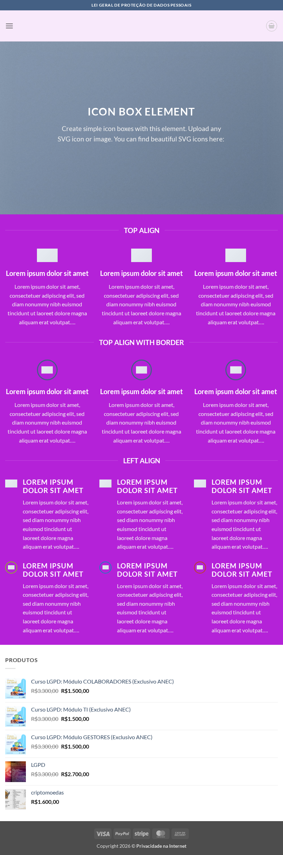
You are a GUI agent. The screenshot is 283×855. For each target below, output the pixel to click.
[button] (9, 25)
